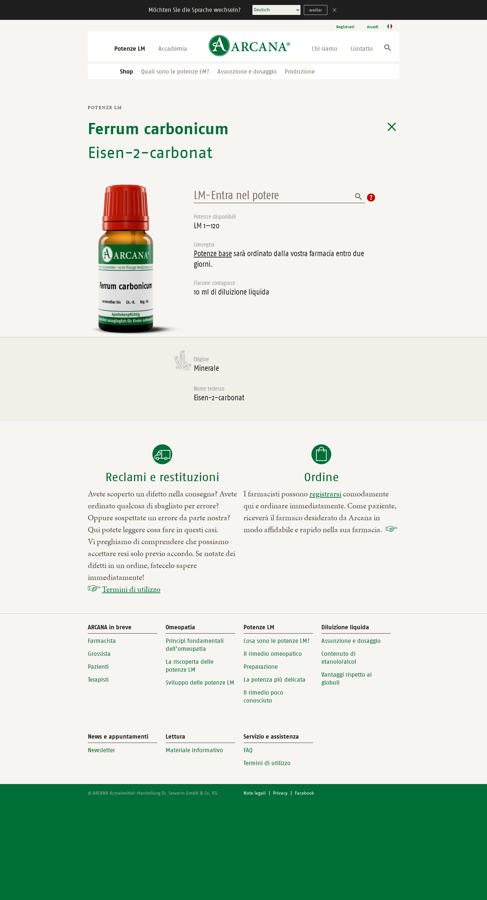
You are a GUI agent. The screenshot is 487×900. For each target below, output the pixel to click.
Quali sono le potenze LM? (175, 71)
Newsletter (101, 750)
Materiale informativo (194, 750)
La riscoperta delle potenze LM (189, 665)
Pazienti (98, 666)
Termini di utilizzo (131, 589)
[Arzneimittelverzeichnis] (392, 127)
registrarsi (325, 493)
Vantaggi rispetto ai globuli (346, 678)
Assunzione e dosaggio (247, 71)
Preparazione (261, 666)
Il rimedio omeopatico (273, 653)
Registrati (345, 27)
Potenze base (213, 253)
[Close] (335, 11)
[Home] (249, 46)
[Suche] (388, 49)
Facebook (304, 793)
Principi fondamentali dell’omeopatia (195, 644)
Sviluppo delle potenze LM (200, 682)
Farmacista (102, 641)
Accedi (372, 27)
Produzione (300, 71)
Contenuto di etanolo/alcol (338, 657)
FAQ (248, 750)
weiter (315, 10)
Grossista (99, 653)
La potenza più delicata (274, 679)
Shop (126, 71)
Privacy (280, 793)
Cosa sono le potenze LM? (277, 641)
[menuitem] (345, 26)
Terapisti (98, 679)
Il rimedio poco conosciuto (263, 696)
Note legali (255, 793)
